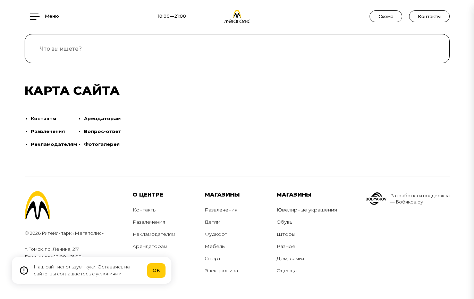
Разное (286, 246)
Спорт (213, 258)
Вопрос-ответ (102, 131)
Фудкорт (216, 234)
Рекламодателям (54, 144)
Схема (386, 16)
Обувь (284, 222)
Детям (212, 222)
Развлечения (48, 131)
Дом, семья (290, 258)
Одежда (287, 270)
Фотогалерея (102, 144)
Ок (156, 270)
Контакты (429, 16)
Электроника (221, 270)
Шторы (286, 234)
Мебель (215, 246)
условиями (108, 273)
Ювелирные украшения (307, 210)
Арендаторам (102, 118)
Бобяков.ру (409, 202)
